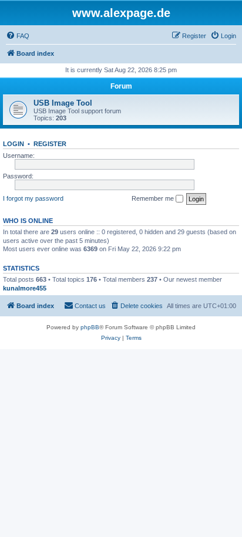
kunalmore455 (24, 288)
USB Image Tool (62, 103)
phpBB (89, 327)
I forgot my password (33, 198)
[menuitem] (17, 36)
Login (13, 143)
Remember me (154, 198)
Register (49, 143)
